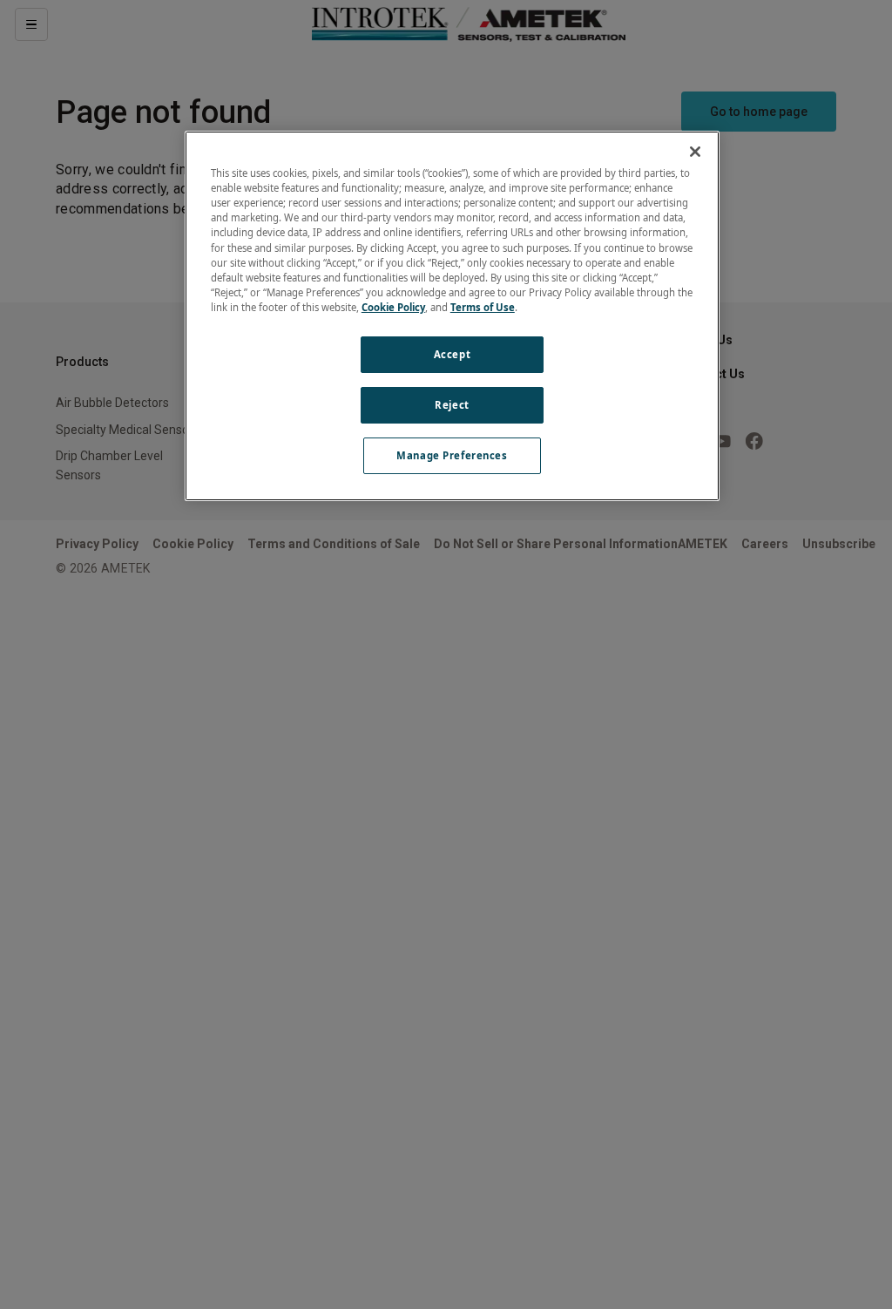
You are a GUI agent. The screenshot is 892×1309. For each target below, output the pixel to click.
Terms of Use (482, 307)
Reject (452, 404)
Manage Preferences (451, 455)
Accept (452, 354)
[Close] (695, 151)
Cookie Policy (393, 307)
